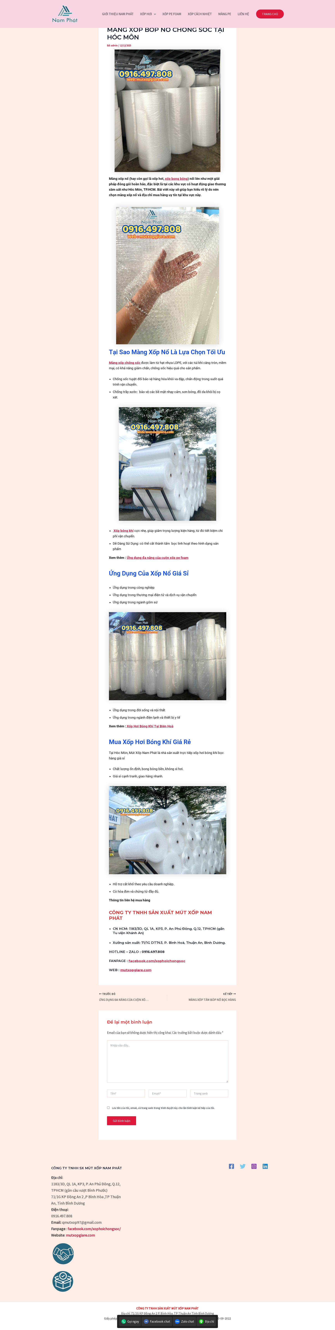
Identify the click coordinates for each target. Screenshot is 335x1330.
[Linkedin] (265, 1166)
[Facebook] (231, 1166)
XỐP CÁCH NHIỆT (200, 14)
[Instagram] (254, 1166)
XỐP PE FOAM (171, 14)
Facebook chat (160, 1321)
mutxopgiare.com (135, 970)
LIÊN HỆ (243, 14)
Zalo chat (187, 1321)
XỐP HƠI (146, 14)
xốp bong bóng (176, 179)
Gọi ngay (133, 1321)
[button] (154, 14)
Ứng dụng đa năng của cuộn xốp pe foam (157, 558)
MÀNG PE (224, 14)
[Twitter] (242, 1166)
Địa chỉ (209, 1321)
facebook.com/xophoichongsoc (157, 961)
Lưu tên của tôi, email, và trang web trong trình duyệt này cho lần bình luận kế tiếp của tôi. (163, 1108)
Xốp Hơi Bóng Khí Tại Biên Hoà (149, 726)
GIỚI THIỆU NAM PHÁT (118, 14)
